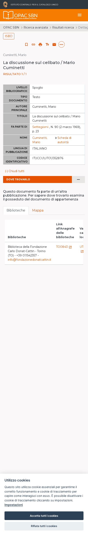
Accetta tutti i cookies (44, 515)
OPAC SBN (11, 27)
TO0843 (64, 247)
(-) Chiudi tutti (14, 171)
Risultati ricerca (63, 27)
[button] (33, 44)
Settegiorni (40, 127)
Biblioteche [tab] (16, 210)
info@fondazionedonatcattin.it (29, 260)
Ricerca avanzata (36, 27)
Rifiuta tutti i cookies (44, 526)
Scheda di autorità (64, 140)
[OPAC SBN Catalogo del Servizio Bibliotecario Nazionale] (8, 15)
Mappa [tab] (37, 210)
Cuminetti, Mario (39, 140)
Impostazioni (14, 504)
